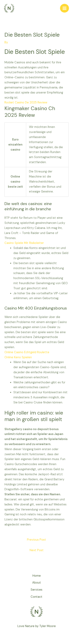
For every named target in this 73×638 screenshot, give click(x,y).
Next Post (37, 550)
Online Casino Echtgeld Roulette (26, 352)
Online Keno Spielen (18, 357)
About (36, 583)
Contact (36, 597)
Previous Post (36, 540)
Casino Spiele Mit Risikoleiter (24, 243)
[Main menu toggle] (64, 8)
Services (36, 590)
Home (36, 576)
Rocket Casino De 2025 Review (25, 102)
